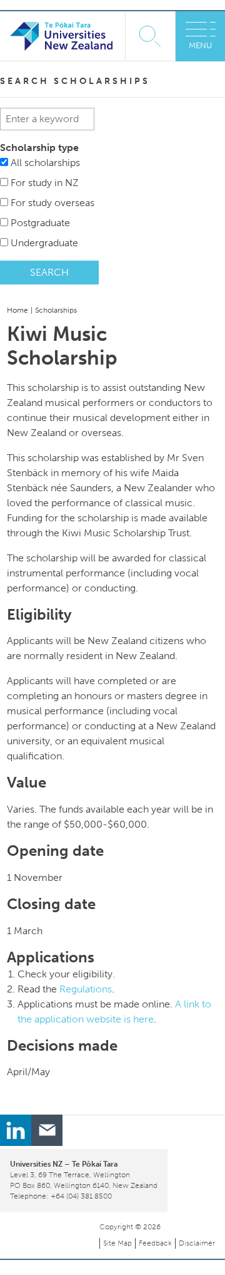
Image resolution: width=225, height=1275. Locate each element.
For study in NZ (45, 183)
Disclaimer (197, 1243)
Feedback (155, 1243)
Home (17, 310)
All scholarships (45, 163)
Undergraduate (44, 243)
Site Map (117, 1243)
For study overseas (52, 203)
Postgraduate (40, 223)
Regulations (85, 989)
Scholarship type (39, 148)
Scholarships (56, 310)
